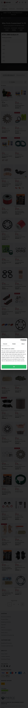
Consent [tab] (5, 343)
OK (14, 366)
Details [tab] (14, 343)
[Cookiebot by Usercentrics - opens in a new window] (20, 340)
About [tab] (22, 343)
